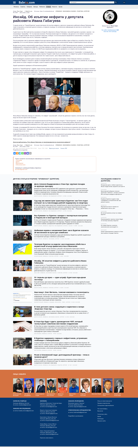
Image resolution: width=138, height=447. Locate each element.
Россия (71, 225)
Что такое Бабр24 (102, 408)
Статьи (48, 6)
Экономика (51, 238)
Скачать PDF (63, 148)
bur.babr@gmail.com (21, 169)
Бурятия (86, 11)
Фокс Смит (20, 11)
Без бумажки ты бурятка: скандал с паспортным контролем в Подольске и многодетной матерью (60, 217)
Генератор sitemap (49, 443)
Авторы (35, 6)
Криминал (59, 11)
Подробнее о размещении (75, 416)
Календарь (100, 418)
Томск (63, 302)
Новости (54, 6)
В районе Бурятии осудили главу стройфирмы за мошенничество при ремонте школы (111, 200)
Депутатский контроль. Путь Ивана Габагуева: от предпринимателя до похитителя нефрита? (41, 142)
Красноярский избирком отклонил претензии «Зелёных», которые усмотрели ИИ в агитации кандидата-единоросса (112, 192)
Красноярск (58, 302)
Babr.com (27, 2)
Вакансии (100, 411)
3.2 (23, 443)
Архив (60, 6)
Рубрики (29, 6)
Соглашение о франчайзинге (105, 405)
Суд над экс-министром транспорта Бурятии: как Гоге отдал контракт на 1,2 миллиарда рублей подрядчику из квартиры (61, 202)
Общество (51, 225)
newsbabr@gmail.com (25, 405)
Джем (17, 161)
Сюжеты (22, 6)
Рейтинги (42, 6)
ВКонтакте (19, 163)
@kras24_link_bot (51, 418)
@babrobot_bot (78, 405)
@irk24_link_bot (50, 411)
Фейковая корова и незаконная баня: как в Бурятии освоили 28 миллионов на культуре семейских (61, 231)
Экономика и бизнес (69, 11)
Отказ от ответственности (104, 401)
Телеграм (19, 160)
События (59, 365)
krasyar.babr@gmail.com (52, 420)
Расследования (53, 196)
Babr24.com (29, 11)
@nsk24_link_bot (50, 425)
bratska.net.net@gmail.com (26, 410)
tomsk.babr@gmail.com (51, 434)
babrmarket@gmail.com (80, 412)
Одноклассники (20, 164)
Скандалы (51, 302)
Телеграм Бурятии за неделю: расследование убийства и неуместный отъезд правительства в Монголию (60, 245)
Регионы (16, 6)
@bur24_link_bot (50, 405)
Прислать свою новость (46, 437)
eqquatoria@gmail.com (80, 406)
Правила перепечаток (103, 403)
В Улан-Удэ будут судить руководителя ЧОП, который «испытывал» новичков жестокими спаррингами (58, 323)
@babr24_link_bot (24, 403)
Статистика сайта (102, 414)
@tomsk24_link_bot (51, 432)
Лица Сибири (19, 374)
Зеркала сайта (101, 421)
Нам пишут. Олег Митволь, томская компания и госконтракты (61, 292)
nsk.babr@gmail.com (51, 427)
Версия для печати (54, 148)
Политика (80, 11)
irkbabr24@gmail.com (51, 413)
